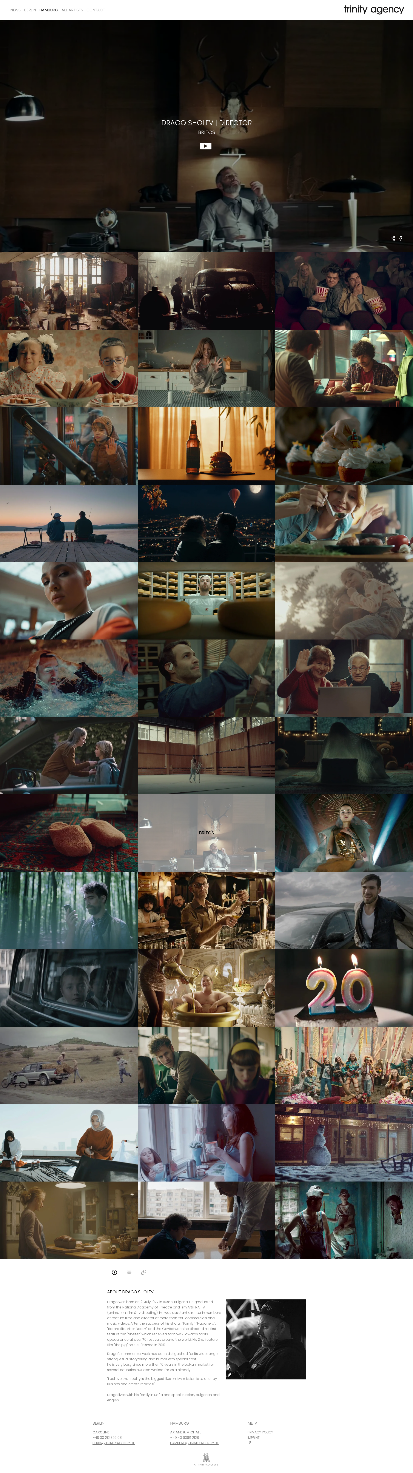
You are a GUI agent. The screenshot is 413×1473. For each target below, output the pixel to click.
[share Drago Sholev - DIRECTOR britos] (393, 239)
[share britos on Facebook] (400, 241)
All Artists (72, 10)
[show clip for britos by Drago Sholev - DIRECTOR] (206, 136)
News (15, 10)
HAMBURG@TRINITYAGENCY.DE (194, 1443)
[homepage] (143, 1272)
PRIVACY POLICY (260, 1432)
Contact (95, 10)
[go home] (373, 10)
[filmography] (129, 1272)
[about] (114, 1272)
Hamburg (48, 10)
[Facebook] (251, 1442)
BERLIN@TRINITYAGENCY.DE (113, 1443)
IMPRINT (254, 1437)
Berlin (30, 10)
